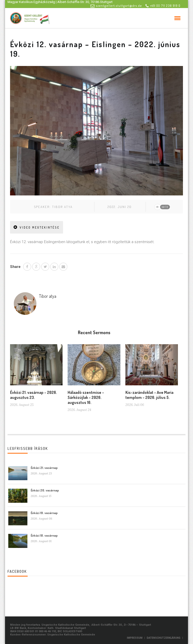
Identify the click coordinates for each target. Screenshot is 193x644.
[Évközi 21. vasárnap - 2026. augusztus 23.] (36, 367)
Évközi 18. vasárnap (44, 535)
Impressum (134, 637)
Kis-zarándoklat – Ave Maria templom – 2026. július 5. (149, 395)
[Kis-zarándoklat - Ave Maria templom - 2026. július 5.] (151, 367)
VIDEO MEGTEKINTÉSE (40, 227)
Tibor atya (62, 207)
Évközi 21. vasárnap (44, 468)
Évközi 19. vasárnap (44, 513)
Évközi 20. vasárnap (45, 490)
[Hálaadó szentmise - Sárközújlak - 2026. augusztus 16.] (94, 367)
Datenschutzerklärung (163, 637)
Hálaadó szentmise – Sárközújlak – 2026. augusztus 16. (86, 397)
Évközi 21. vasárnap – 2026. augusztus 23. (33, 395)
